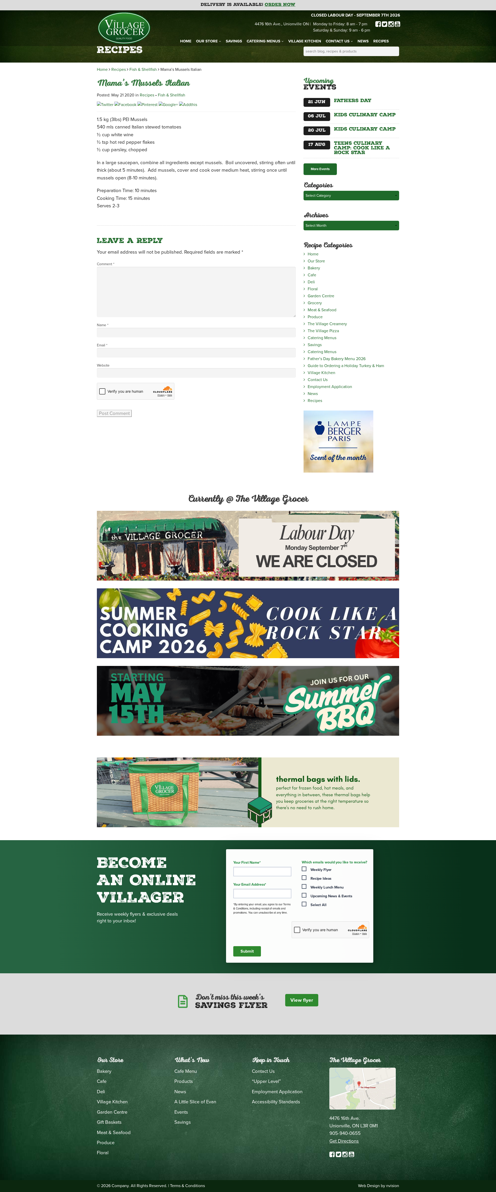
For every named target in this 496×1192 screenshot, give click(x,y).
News (363, 41)
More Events (320, 169)
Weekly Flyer (321, 870)
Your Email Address (249, 885)
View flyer (301, 1000)
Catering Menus (263, 41)
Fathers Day (352, 101)
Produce (315, 317)
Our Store (207, 41)
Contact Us (338, 41)
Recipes (381, 41)
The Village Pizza (323, 330)
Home (185, 41)
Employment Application (330, 386)
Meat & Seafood (322, 310)
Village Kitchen (304, 41)
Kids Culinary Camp (365, 115)
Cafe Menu (185, 1071)
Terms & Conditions (187, 1185)
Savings (234, 41)
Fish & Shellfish (143, 69)
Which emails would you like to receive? (334, 862)
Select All (319, 905)
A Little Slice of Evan (195, 1102)
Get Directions (344, 1141)
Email (102, 345)
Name (103, 325)
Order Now (280, 5)
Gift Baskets (109, 1122)
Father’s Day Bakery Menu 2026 (337, 358)
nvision (392, 1185)
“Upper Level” (266, 1081)
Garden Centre (321, 296)
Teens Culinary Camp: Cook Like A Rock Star (362, 148)
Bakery (314, 268)
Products (183, 1081)
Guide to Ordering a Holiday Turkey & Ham (346, 365)
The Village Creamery (327, 324)
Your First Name (247, 863)
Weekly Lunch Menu (327, 887)
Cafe (312, 275)
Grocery (315, 303)
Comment (105, 264)
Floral (313, 289)
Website (103, 365)
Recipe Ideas (321, 878)
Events (181, 1112)
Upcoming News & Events (331, 896)
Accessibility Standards (276, 1102)
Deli (311, 282)
